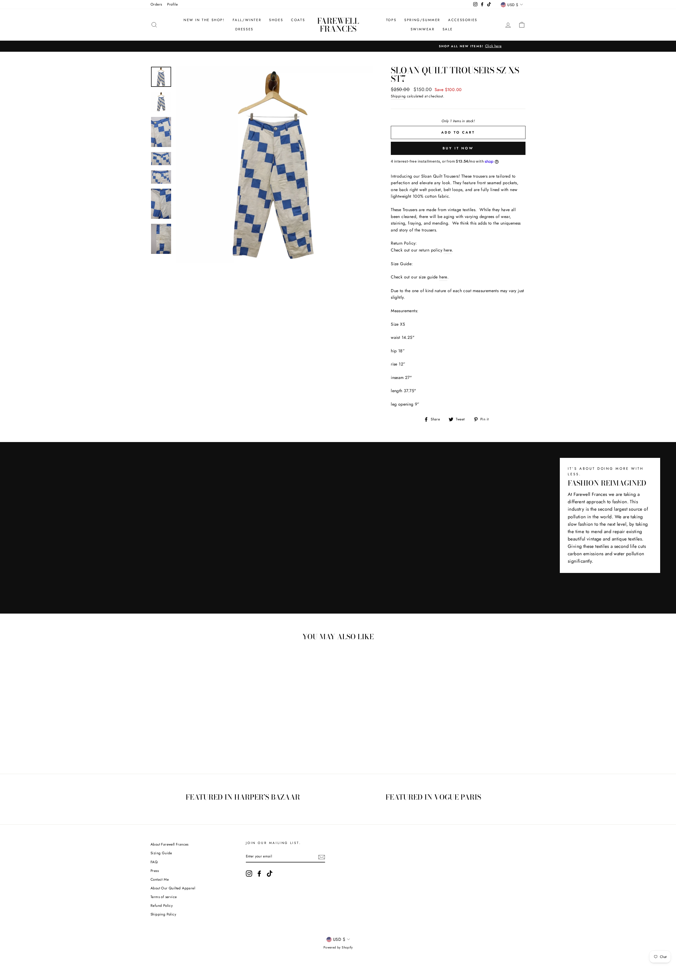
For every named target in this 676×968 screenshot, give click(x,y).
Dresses (244, 29)
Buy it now (458, 148)
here (448, 250)
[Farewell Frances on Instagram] (249, 873)
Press (155, 870)
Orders (156, 4)
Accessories (462, 19)
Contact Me (160, 879)
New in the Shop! (204, 19)
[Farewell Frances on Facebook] (259, 873)
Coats (298, 19)
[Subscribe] (321, 856)
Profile (172, 4)
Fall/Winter (247, 19)
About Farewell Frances (170, 844)
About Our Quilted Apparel (173, 888)
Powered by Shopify (338, 947)
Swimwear (423, 29)
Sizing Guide (161, 853)
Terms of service (164, 896)
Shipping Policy (163, 914)
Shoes (276, 19)
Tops (391, 19)
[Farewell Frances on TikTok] (269, 873)
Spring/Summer (422, 19)
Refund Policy (162, 905)
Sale (448, 29)
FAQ (154, 862)
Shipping (398, 96)
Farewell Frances (338, 25)
